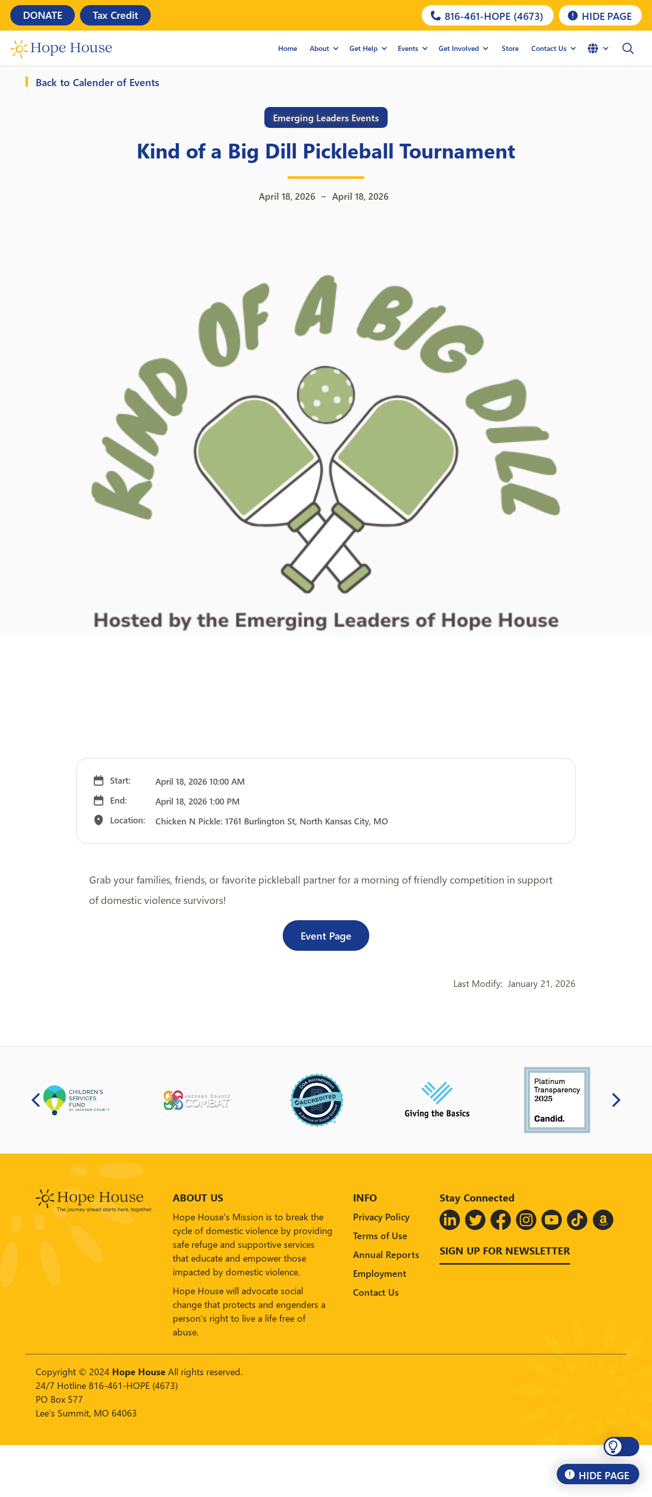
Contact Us (376, 1292)
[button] (324, 48)
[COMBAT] (197, 1100)
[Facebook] (501, 1220)
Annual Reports (386, 1254)
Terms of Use (380, 1235)
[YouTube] (551, 1220)
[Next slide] (616, 1100)
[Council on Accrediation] (317, 1100)
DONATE (42, 14)
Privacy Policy (381, 1216)
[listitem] (76, 1100)
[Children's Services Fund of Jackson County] (76, 1100)
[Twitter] (475, 1220)
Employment (379, 1273)
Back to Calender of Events (97, 81)
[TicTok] (577, 1220)
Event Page (326, 935)
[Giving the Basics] (437, 1100)
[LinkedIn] (450, 1220)
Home (287, 48)
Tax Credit (115, 14)
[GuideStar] (557, 1100)
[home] (61, 48)
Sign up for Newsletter (505, 1250)
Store (510, 48)
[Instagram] (526, 1220)
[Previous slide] (36, 1100)
